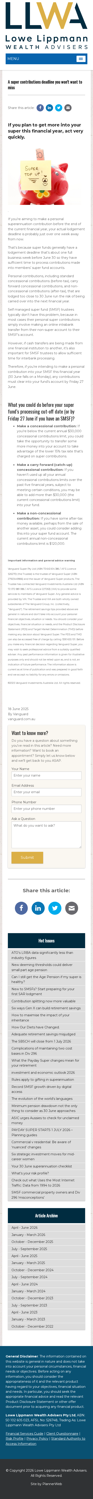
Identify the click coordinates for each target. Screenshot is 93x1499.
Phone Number (24, 802)
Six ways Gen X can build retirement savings (46, 1008)
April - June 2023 (24, 1312)
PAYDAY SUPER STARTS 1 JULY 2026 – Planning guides (42, 1132)
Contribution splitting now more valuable (44, 1001)
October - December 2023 (32, 1298)
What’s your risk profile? (30, 1173)
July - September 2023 (29, 1305)
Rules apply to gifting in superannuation (43, 1080)
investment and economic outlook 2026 (43, 1073)
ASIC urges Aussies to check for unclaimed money (45, 1120)
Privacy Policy (37, 1439)
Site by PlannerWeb (46, 1484)
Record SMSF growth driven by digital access (41, 1089)
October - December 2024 (32, 1270)
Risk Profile (14, 1439)
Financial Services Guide (24, 1434)
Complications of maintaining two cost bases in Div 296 (42, 1050)
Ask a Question (23, 819)
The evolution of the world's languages (42, 1099)
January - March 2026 (28, 1235)
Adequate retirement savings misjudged (43, 1034)
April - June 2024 (25, 1284)
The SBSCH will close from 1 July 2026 (41, 1041)
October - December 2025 (32, 1242)
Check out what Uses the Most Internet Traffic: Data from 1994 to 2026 (43, 1182)
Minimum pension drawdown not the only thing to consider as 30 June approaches (44, 1108)
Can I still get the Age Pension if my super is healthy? (46, 979)
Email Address (23, 786)
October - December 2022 (32, 1326)
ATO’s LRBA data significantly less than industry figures (42, 955)
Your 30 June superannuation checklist (42, 1166)
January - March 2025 (28, 1263)
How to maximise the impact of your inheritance (41, 1017)
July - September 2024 (29, 1277)
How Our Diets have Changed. (36, 1027)
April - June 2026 (24, 1228)
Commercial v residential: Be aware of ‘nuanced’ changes (41, 1144)
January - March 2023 (28, 1319)
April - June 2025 (24, 1256)
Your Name (20, 769)
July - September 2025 (29, 1249)
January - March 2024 (28, 1291)
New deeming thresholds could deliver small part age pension (42, 967)
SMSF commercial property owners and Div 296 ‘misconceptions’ (46, 1194)
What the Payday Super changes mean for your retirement (45, 1062)
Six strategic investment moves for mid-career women (43, 1156)
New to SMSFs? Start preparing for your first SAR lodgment (43, 991)
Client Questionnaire (62, 1434)
